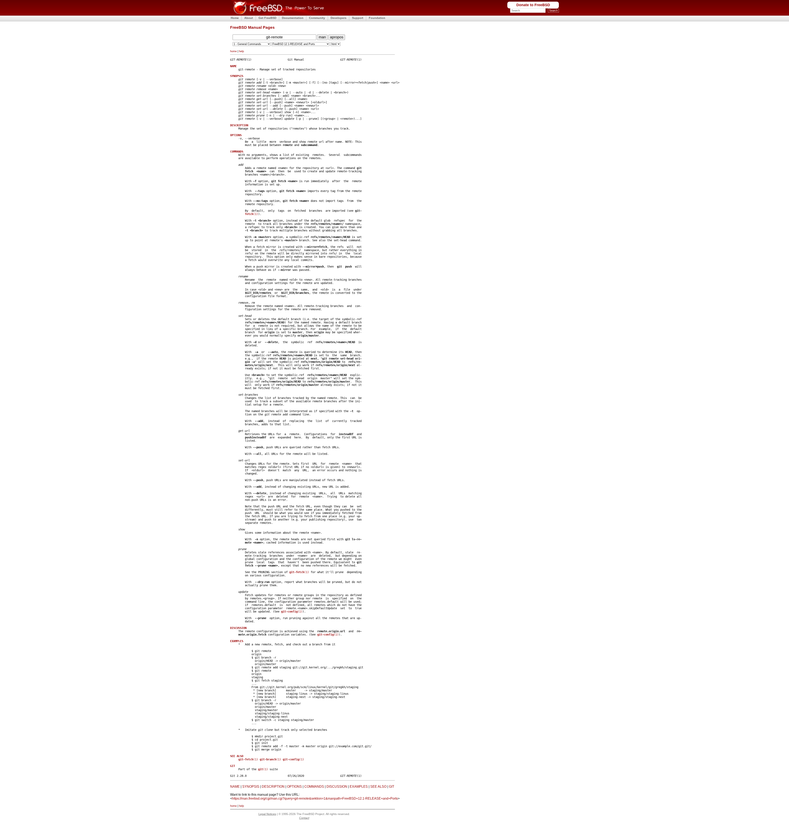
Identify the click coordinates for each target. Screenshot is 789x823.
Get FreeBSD (267, 18)
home (233, 51)
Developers (338, 18)
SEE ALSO (378, 786)
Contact (304, 818)
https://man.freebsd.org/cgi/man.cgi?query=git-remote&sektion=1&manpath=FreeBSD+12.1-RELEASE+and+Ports (315, 798)
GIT (391, 786)
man (322, 37)
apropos (336, 37)
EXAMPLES (359, 786)
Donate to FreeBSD (533, 5)
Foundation (377, 18)
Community (317, 18)
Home (235, 18)
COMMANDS (314, 786)
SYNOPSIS (250, 786)
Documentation (292, 18)
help (241, 51)
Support (357, 18)
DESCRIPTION (273, 786)
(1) (251, 214)
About (248, 18)
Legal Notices (267, 814)
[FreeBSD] (277, 14)
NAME (235, 786)
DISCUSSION (336, 786)
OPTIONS (294, 786)
